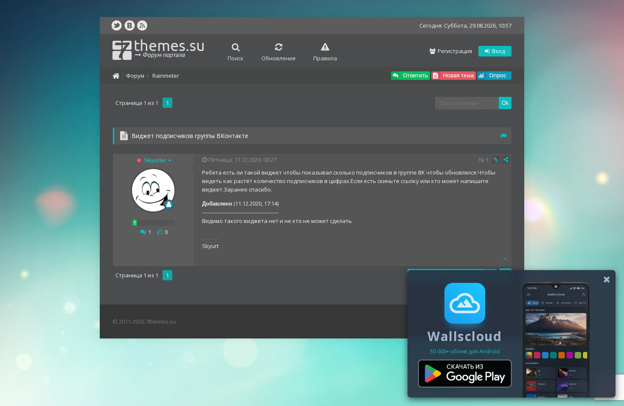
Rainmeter (165, 75)
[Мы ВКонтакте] (129, 25)
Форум (135, 75)
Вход (498, 51)
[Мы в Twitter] (117, 25)
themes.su (169, 47)
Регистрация (454, 51)
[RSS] (142, 25)
